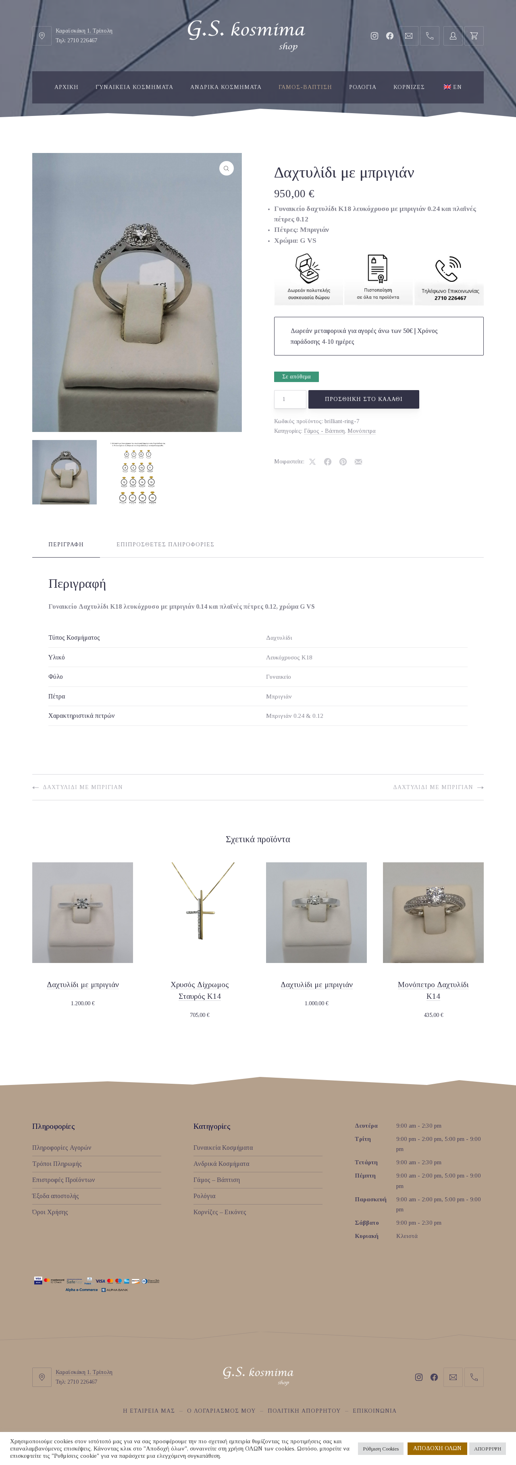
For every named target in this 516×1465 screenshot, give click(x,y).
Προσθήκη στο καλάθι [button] (82, 1004)
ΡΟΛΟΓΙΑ (363, 87)
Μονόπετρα (361, 431)
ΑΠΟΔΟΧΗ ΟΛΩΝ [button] (437, 1448)
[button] (226, 168)
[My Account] (453, 35)
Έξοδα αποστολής (55, 1195)
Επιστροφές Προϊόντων (63, 1179)
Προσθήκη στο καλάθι (364, 399)
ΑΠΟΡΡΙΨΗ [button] (487, 1449)
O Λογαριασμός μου (221, 1411)
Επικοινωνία (375, 1411)
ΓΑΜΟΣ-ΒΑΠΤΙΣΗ (305, 87)
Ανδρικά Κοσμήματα (221, 1163)
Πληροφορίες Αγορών (62, 1147)
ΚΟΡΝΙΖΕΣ (409, 87)
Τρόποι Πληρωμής (57, 1163)
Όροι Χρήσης (50, 1212)
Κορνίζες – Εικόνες (220, 1212)
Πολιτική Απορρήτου (304, 1411)
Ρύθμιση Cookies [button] (381, 1449)
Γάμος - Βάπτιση (324, 431)
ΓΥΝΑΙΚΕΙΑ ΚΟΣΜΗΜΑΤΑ (134, 87)
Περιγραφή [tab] (66, 544)
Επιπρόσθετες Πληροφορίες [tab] (165, 544)
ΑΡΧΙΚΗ (66, 87)
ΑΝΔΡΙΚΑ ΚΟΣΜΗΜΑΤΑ (226, 87)
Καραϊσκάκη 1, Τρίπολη (84, 31)
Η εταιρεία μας (149, 1411)
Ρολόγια (204, 1195)
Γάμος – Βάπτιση (217, 1179)
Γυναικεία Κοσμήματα (223, 1147)
